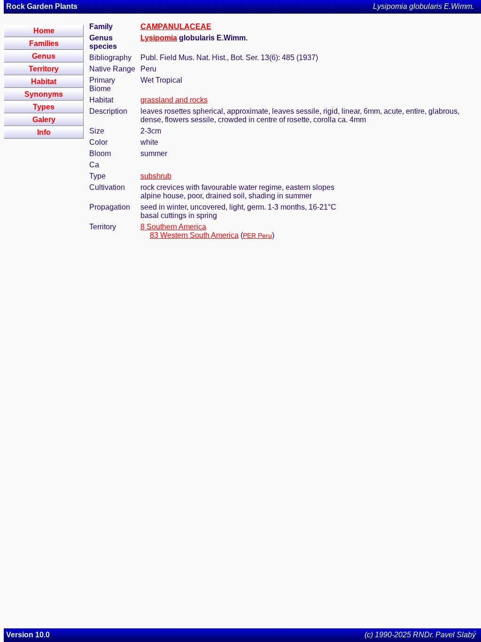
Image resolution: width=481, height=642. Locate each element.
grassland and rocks (174, 100)
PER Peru (257, 235)
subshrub (155, 176)
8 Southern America (173, 227)
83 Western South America (194, 235)
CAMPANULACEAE (175, 27)
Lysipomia (158, 38)
